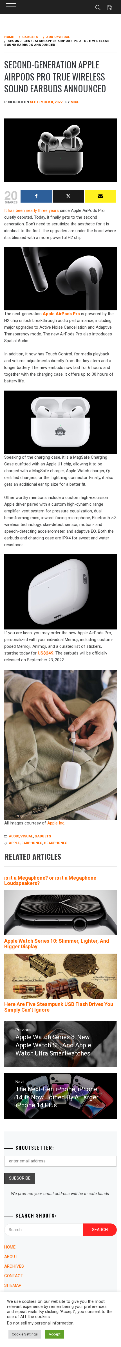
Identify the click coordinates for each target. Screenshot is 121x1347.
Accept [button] (54, 1334)
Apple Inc (55, 823)
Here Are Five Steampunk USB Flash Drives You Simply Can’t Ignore (58, 1007)
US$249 (45, 653)
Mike (75, 102)
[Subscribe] (100, 196)
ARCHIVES (14, 1266)
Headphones (55, 843)
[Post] (68, 196)
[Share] (36, 196)
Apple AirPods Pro (61, 313)
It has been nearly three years (31, 210)
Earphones (31, 843)
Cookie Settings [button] (25, 1334)
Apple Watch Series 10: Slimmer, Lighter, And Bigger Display (56, 943)
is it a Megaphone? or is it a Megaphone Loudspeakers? (50, 880)
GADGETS (43, 836)
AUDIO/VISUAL (21, 836)
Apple (14, 843)
